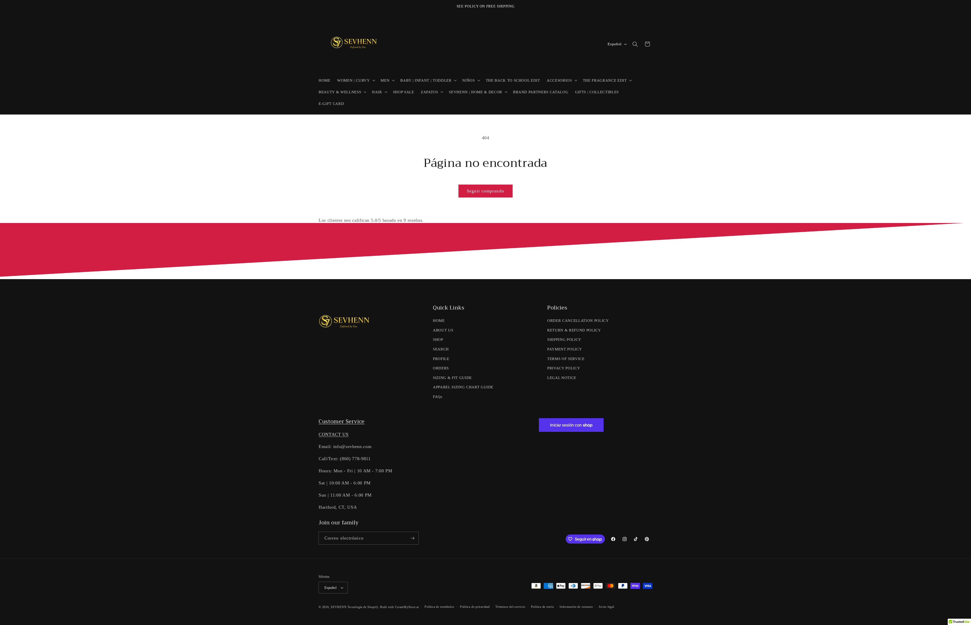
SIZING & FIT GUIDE (452, 377)
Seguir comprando (485, 191)
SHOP (438, 339)
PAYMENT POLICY (564, 349)
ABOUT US (443, 330)
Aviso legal (606, 607)
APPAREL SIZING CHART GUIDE (463, 387)
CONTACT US (334, 434)
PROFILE (441, 358)
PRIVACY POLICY (563, 368)
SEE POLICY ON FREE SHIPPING (486, 6)
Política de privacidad (475, 607)
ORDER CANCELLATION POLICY (578, 320)
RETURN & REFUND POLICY (574, 330)
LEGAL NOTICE (561, 377)
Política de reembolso (439, 607)
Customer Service (342, 421)
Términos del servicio (510, 607)
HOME (439, 320)
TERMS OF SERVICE (566, 358)
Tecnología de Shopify (362, 607)
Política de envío (542, 607)
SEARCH (441, 349)
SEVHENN (338, 607)
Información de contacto (576, 607)
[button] (355, 80)
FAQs (438, 396)
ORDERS (441, 368)
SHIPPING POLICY (564, 339)
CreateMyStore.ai (407, 607)
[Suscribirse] (412, 538)
